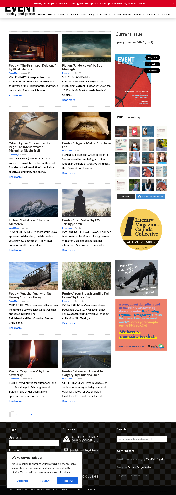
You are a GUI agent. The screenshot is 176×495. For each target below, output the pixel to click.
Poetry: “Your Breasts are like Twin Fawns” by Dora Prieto (86, 295)
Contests (102, 14)
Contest (39, 489)
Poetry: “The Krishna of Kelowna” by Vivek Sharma (32, 67)
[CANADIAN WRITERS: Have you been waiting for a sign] (135, 145)
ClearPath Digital (154, 459)
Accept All (67, 480)
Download (152, 70)
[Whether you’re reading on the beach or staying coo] (148, 172)
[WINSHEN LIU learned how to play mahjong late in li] (135, 172)
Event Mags (14, 73)
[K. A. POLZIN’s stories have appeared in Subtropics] (161, 145)
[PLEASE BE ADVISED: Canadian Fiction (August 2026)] (148, 145)
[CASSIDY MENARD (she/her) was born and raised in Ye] (121, 172)
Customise (22, 480)
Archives (82, 489)
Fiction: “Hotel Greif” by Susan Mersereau (30, 222)
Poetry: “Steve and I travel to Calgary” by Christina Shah (82, 373)
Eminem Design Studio (139, 467)
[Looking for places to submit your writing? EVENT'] (161, 158)
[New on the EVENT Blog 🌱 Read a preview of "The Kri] (121, 131)
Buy (50, 14)
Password (15, 450)
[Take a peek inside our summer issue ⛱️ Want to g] (135, 158)
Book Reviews (78, 14)
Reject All (45, 480)
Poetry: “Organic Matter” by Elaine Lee (86, 145)
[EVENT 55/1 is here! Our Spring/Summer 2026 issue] (161, 185)
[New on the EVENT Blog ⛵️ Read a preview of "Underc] (121, 158)
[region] (44, 470)
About (61, 14)
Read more (15, 95)
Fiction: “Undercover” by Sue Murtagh (82, 67)
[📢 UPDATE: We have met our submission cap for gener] (161, 172)
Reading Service (122, 14)
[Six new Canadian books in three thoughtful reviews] (148, 158)
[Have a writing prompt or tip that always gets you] (135, 131)
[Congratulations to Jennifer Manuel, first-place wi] (121, 185)
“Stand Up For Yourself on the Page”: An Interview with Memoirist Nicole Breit (29, 146)
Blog (91, 14)
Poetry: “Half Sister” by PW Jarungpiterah (81, 222)
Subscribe (152, 64)
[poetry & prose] (21, 10)
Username (15, 437)
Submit (137, 14)
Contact (151, 14)
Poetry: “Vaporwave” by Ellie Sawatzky (29, 373)
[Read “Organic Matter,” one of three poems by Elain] (135, 185)
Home (41, 14)
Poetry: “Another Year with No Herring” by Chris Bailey (30, 295)
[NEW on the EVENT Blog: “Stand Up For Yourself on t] (148, 185)
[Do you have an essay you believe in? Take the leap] (161, 131)
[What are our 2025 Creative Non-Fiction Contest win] (121, 145)
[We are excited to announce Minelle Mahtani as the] (148, 131)
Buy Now (152, 57)
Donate (166, 14)
